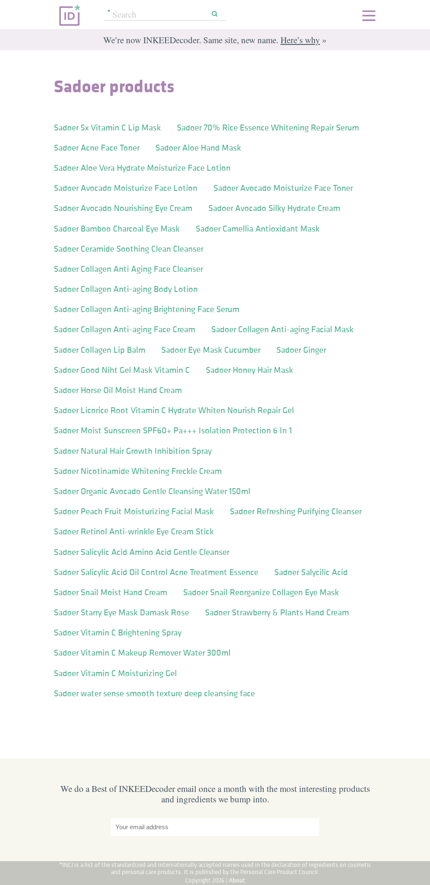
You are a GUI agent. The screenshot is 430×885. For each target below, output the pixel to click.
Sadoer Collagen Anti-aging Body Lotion (126, 289)
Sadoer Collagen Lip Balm (99, 349)
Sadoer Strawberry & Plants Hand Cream (277, 612)
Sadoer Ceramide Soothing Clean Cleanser (128, 248)
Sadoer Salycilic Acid (311, 572)
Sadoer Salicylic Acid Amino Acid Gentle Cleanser (141, 552)
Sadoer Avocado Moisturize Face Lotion (125, 187)
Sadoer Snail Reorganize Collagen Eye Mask (261, 592)
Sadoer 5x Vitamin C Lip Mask (107, 127)
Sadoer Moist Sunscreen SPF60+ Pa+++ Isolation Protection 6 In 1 (173, 430)
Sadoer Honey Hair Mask (249, 369)
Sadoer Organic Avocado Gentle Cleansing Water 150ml (152, 491)
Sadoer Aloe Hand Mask (198, 147)
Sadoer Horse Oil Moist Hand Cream (118, 390)
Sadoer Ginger (301, 349)
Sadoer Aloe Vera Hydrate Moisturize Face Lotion (142, 167)
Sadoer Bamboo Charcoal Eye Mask (117, 228)
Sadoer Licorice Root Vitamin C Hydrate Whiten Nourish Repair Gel (174, 410)
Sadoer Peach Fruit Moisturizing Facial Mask (134, 511)
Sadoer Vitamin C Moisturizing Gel (115, 673)
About (237, 880)
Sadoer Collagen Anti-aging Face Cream (124, 329)
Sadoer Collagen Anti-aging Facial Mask (282, 329)
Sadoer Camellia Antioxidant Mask (258, 228)
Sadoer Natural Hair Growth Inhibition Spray (133, 450)
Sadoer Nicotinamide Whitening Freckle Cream (138, 471)
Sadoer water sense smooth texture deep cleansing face (154, 693)
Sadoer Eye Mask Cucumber (210, 349)
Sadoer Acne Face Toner (96, 147)
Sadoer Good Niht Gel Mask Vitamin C (122, 369)
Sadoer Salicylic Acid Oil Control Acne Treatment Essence (156, 572)
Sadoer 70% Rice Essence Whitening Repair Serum (268, 127)
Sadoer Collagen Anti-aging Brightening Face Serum (146, 309)
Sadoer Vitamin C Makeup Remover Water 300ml (142, 652)
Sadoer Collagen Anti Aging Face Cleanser (128, 268)
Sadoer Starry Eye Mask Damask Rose (121, 612)
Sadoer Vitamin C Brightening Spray (117, 632)
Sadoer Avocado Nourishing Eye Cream (123, 208)
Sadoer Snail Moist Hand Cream (110, 592)
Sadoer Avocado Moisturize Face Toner (283, 187)
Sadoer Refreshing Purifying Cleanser (296, 511)
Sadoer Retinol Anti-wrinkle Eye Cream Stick (134, 531)
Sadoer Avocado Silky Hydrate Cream (274, 208)
